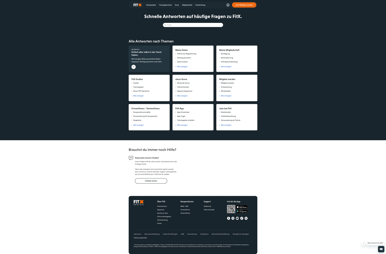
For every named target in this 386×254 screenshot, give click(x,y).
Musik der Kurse (182, 83)
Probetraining (225, 87)
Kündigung (224, 54)
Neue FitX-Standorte (140, 91)
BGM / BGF (184, 206)
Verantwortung (162, 220)
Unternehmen (162, 206)
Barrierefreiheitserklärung (220, 234)
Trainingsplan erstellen (185, 120)
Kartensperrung (226, 58)
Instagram (232, 218)
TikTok (241, 218)
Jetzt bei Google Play (242, 212)
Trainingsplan (137, 87)
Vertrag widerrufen (140, 238)
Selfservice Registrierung (185, 54)
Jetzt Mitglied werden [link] (244, 5)
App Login (180, 116)
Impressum (137, 234)
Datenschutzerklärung (152, 234)
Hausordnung (192, 234)
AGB (182, 234)
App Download (182, 112)
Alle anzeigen (181, 67)
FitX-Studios (137, 79)
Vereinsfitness (185, 213)
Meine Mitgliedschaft (229, 50)
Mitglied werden (227, 79)
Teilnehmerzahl (182, 87)
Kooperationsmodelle (140, 112)
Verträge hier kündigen (241, 234)
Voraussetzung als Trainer (229, 120)
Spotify (246, 218)
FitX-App (179, 108)
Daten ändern (181, 62)
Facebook (228, 218)
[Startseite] (139, 204)
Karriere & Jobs (162, 213)
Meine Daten (181, 50)
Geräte (135, 83)
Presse (159, 223)
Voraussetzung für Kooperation (144, 116)
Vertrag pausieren (183, 58)
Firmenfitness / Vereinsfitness (145, 108)
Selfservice (207, 206)
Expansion (160, 210)
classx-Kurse (181, 79)
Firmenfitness (185, 210)
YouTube (237, 218)
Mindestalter (225, 91)
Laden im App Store (242, 207)
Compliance (204, 234)
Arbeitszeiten (225, 112)
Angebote (136, 120)
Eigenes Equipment (183, 91)
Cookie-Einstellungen (170, 234)
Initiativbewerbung (227, 116)
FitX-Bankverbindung (228, 62)
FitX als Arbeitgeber (164, 216)
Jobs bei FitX (225, 108)
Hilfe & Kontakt (209, 210)
